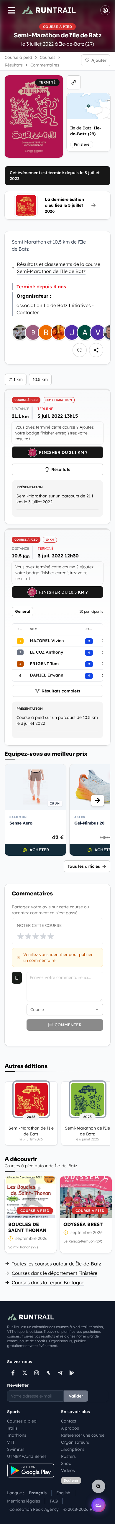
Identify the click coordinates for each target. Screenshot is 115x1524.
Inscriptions (72, 1449)
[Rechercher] (98, 1486)
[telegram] (60, 1373)
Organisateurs (75, 1442)
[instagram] (36, 1373)
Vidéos (68, 1470)
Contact (68, 1421)
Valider (76, 1396)
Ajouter (98, 60)
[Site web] (74, 82)
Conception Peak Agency (34, 1509)
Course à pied (18, 57)
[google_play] (72, 1373)
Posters (68, 1456)
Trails (12, 1428)
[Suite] (97, 800)
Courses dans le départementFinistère (54, 1273)
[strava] (48, 1373)
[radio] (20, 936)
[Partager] (96, 350)
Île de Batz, (85, 130)
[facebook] (13, 1373)
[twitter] (25, 1373)
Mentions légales (23, 1501)
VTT (11, 1442)
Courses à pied (22, 1421)
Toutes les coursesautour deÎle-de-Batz (56, 1264)
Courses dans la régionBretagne (48, 1282)
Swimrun (15, 1449)
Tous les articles (84, 866)
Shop (66, 1463)
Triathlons (16, 1435)
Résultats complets (61, 691)
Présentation (30, 487)
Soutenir (71, 1480)
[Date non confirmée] (10, 1238)
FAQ (54, 1501)
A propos (70, 1428)
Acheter (39, 849)
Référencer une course (82, 1435)
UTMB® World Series (27, 1456)
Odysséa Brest (83, 1224)
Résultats (60, 469)
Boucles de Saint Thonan (27, 1227)
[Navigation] (11, 10)
